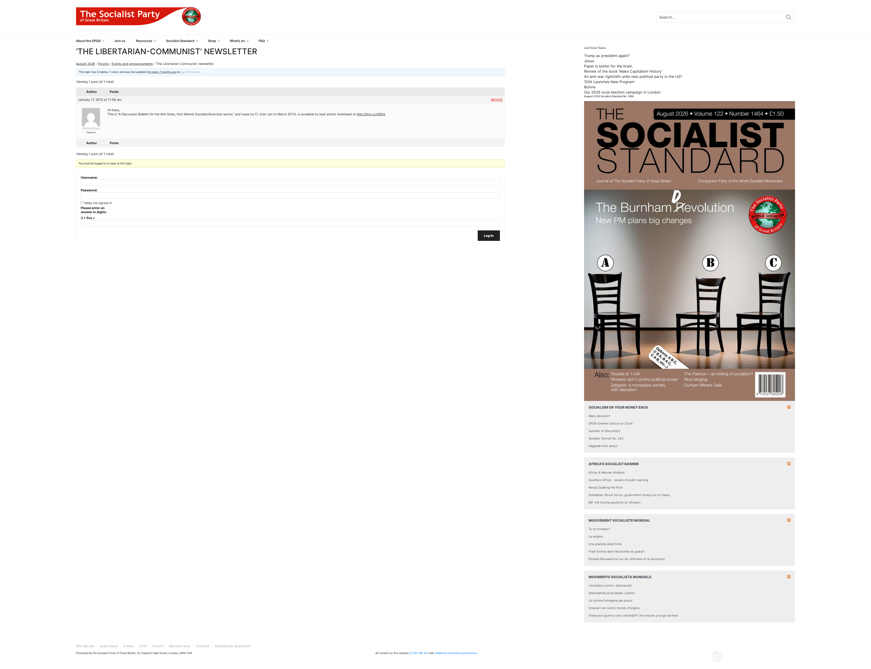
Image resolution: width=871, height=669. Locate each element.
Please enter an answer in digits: (94, 210)
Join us (119, 41)
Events (128, 646)
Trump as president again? (606, 55)
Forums (103, 64)
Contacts (202, 646)
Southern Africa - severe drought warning (618, 480)
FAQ (262, 41)
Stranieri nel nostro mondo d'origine (614, 608)
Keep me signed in (98, 203)
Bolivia (589, 87)
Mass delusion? (599, 416)
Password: (89, 190)
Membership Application (233, 646)
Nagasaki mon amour (603, 446)
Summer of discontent (604, 431)
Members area (179, 646)
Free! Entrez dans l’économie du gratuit (616, 551)
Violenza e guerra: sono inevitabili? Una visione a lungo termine (633, 615)
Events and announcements (132, 64)
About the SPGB (88, 41)
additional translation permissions (456, 653)
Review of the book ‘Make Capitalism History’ (623, 71)
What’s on (237, 41)
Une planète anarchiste (605, 544)
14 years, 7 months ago (161, 72)
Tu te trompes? (599, 529)
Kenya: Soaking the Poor (606, 487)
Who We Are (85, 646)
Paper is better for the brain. (608, 66)
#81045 (497, 99)
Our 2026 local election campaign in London (622, 92)
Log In (489, 235)
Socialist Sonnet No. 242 (606, 438)
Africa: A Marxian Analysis (607, 472)
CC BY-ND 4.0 (418, 653)
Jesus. (589, 61)
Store (143, 646)
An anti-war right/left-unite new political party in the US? (633, 76)
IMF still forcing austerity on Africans (615, 502)
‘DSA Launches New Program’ (609, 81)
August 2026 (85, 64)
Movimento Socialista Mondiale (620, 577)
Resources (144, 41)
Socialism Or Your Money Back (618, 407)
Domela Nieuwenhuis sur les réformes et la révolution (627, 559)
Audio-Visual (109, 646)
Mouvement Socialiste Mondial (619, 520)
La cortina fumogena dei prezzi (610, 600)
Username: (89, 177)
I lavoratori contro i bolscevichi (610, 585)
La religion (596, 536)
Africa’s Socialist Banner (614, 464)
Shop (212, 41)
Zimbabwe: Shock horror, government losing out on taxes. (629, 495)
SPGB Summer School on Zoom (611, 423)
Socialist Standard (180, 41)
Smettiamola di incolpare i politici (612, 593)
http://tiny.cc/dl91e (371, 114)
